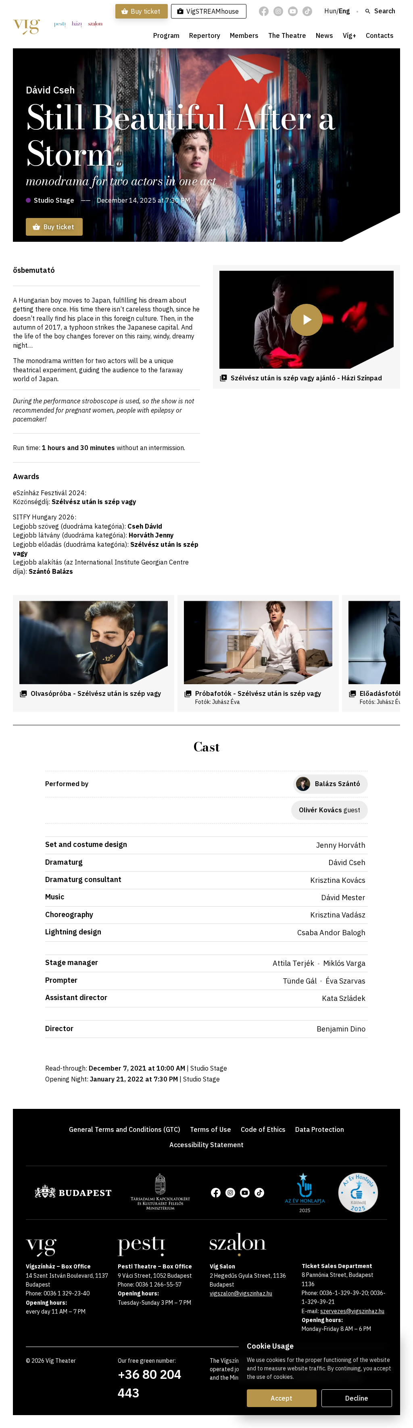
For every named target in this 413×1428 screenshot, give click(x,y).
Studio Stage (54, 200)
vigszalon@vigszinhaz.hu (241, 1293)
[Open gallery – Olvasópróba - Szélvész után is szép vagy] (93, 642)
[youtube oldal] (293, 11)
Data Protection (319, 1129)
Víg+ (349, 35)
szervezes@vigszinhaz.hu (352, 1311)
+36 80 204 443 (149, 1383)
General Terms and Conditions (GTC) (124, 1129)
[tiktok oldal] (307, 11)
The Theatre (287, 35)
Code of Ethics (263, 1129)
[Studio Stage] (77, 24)
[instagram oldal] (278, 11)
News (324, 35)
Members (244, 35)
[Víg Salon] (95, 24)
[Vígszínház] (26, 24)
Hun (330, 11)
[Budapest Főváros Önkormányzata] (73, 1196)
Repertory (204, 35)
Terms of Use (210, 1129)
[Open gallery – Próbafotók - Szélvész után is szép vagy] (258, 642)
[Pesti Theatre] (60, 24)
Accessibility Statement (206, 1145)
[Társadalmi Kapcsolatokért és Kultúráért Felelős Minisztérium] (160, 1207)
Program (166, 35)
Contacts (380, 35)
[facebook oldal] (264, 11)
